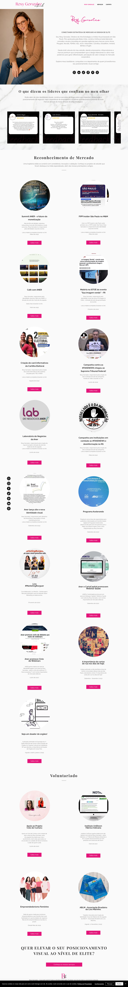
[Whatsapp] (8, 478)
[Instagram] (8, 483)
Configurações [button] (99, 984)
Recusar (109, 984)
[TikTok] (8, 493)
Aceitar (119, 984)
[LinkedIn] (8, 503)
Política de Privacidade (84, 984)
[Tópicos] (8, 508)
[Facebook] (8, 488)
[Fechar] (125, 983)
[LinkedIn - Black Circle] (78, 72)
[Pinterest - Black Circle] (92, 72)
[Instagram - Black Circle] (74, 72)
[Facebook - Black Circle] (88, 72)
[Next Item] (117, 127)
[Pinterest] (8, 498)
